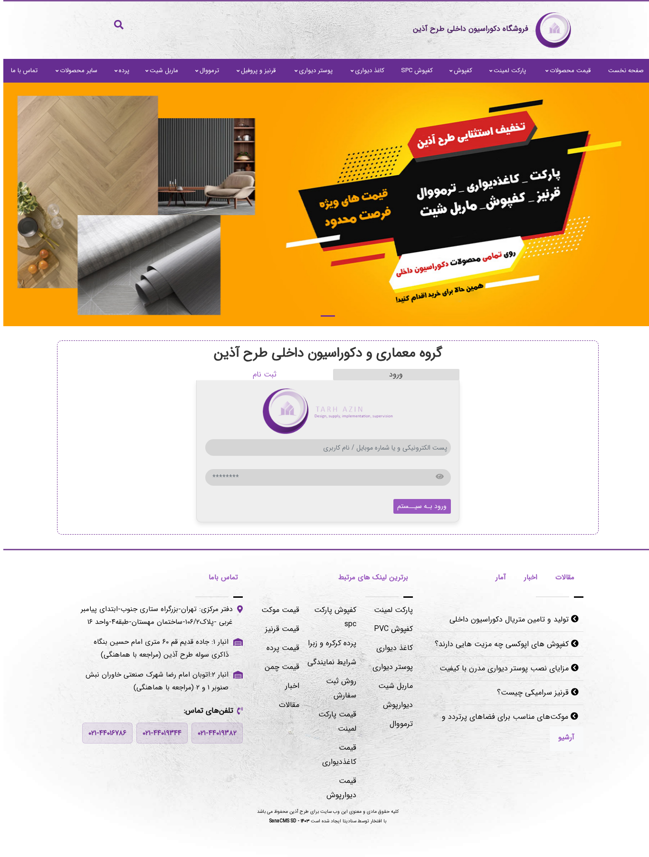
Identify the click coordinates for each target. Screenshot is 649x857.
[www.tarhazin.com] (324, 205)
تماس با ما (21, 70)
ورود (393, 374)
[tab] (561, 578)
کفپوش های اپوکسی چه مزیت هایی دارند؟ (499, 644)
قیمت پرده (279, 648)
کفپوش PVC (390, 629)
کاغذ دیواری (366, 70)
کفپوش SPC (413, 70)
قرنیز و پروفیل (255, 70)
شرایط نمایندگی (328, 662)
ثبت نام (261, 374)
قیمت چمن (278, 667)
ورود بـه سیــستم (418, 506)
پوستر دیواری (312, 70)
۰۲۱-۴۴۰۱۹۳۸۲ (213, 733)
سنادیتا (346, 821)
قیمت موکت (277, 610)
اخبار (289, 686)
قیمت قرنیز (279, 629)
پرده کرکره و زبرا (329, 643)
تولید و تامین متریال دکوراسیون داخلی (507, 619)
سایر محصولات (75, 70)
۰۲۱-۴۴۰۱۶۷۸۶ (104, 733)
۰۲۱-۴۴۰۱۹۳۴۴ (158, 733)
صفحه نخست (622, 70)
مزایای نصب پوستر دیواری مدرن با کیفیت (502, 668)
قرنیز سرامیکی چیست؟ (531, 692)
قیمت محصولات (566, 70)
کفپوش (459, 70)
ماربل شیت (160, 70)
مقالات (286, 705)
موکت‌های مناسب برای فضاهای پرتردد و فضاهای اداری (507, 724)
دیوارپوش (395, 705)
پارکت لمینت (506, 70)
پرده (120, 70)
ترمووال (206, 70)
